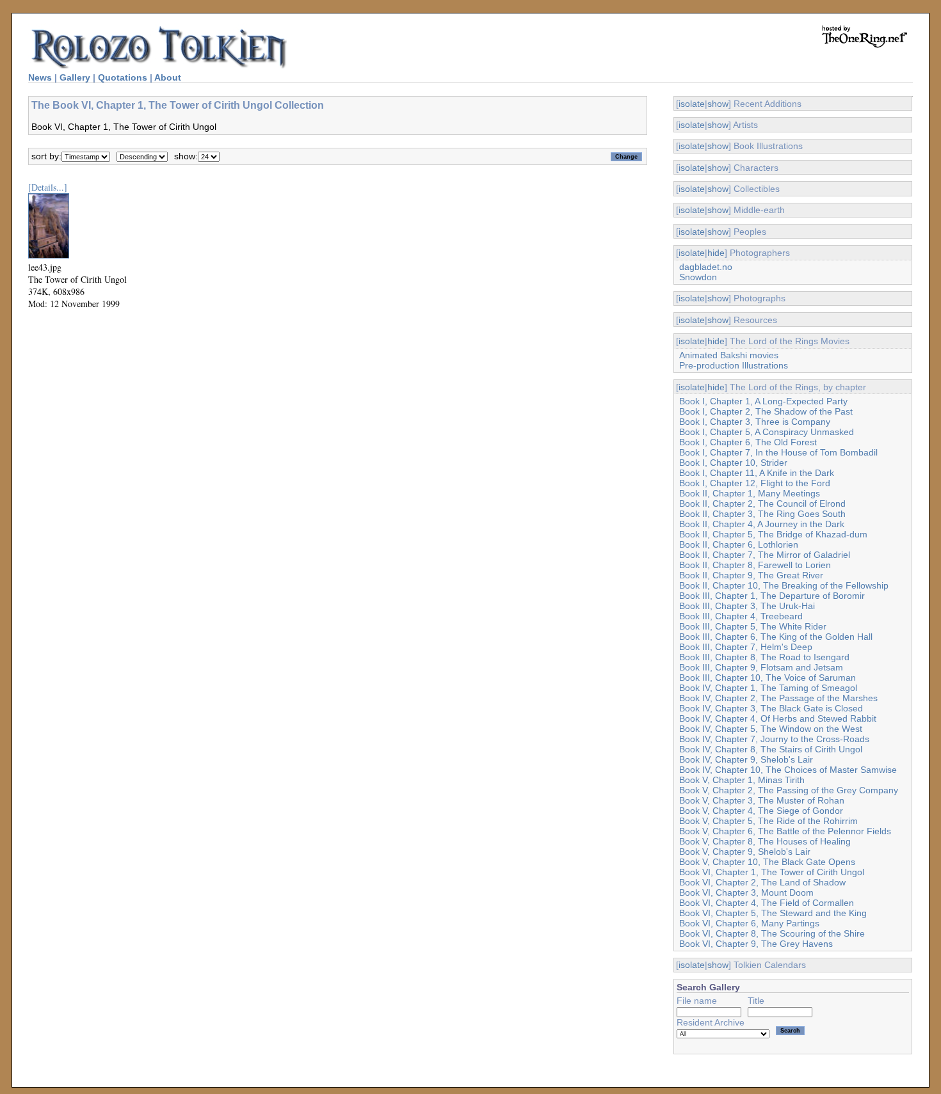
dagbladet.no (705, 267)
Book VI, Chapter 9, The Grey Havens (756, 944)
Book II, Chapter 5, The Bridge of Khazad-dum (773, 534)
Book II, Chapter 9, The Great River (751, 575)
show (717, 104)
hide (716, 253)
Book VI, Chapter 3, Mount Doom (746, 892)
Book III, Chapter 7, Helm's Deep (745, 647)
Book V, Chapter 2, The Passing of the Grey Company (788, 790)
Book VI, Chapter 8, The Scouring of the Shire (772, 933)
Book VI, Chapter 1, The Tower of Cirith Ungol (771, 872)
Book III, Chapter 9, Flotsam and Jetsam (761, 667)
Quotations (122, 77)
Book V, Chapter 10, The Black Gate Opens (767, 862)
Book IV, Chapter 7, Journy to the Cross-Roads (774, 739)
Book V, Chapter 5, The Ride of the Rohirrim (768, 821)
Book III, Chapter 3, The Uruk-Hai (747, 606)
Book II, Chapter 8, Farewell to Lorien (755, 565)
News (40, 77)
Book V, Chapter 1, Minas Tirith (742, 780)
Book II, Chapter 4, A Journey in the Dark (761, 524)
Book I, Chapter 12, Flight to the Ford (754, 483)
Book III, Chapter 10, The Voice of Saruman (767, 677)
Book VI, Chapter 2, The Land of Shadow (762, 882)
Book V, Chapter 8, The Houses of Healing (765, 841)
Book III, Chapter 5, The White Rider (752, 626)
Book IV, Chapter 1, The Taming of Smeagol (768, 688)
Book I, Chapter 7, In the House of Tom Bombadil (778, 452)
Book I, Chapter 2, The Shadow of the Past (766, 411)
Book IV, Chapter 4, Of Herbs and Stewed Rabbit (777, 718)
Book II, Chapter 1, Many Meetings (749, 493)
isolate (692, 104)
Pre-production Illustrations (733, 365)
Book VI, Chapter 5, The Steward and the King (773, 913)
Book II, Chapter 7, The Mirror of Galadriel (764, 555)
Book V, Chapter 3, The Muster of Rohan (761, 800)
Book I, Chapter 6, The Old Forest (748, 442)
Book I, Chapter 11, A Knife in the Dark (756, 473)
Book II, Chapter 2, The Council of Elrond (762, 503)
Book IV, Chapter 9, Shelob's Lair (746, 759)
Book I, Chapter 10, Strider (733, 462)
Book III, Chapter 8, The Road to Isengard (764, 657)
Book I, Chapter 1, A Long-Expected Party (763, 401)
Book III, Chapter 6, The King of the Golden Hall (776, 636)
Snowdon (698, 277)
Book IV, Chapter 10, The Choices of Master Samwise (788, 770)
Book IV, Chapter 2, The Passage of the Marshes (778, 698)
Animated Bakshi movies (728, 355)
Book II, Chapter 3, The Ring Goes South (762, 514)
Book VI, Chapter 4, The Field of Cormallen (766, 903)
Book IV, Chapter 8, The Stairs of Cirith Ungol (770, 749)
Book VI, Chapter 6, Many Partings (749, 923)
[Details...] (47, 187)
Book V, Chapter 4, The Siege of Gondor (761, 810)
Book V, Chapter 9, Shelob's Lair (744, 851)
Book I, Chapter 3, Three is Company (754, 421)
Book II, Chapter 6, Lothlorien (738, 544)
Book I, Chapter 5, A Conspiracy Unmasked (766, 432)
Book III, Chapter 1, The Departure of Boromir (772, 596)
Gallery (75, 77)
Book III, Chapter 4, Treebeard (741, 616)
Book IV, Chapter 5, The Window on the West (770, 729)
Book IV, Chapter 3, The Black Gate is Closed (771, 708)
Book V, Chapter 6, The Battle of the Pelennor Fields (785, 831)
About (167, 77)
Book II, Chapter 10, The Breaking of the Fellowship (784, 585)
